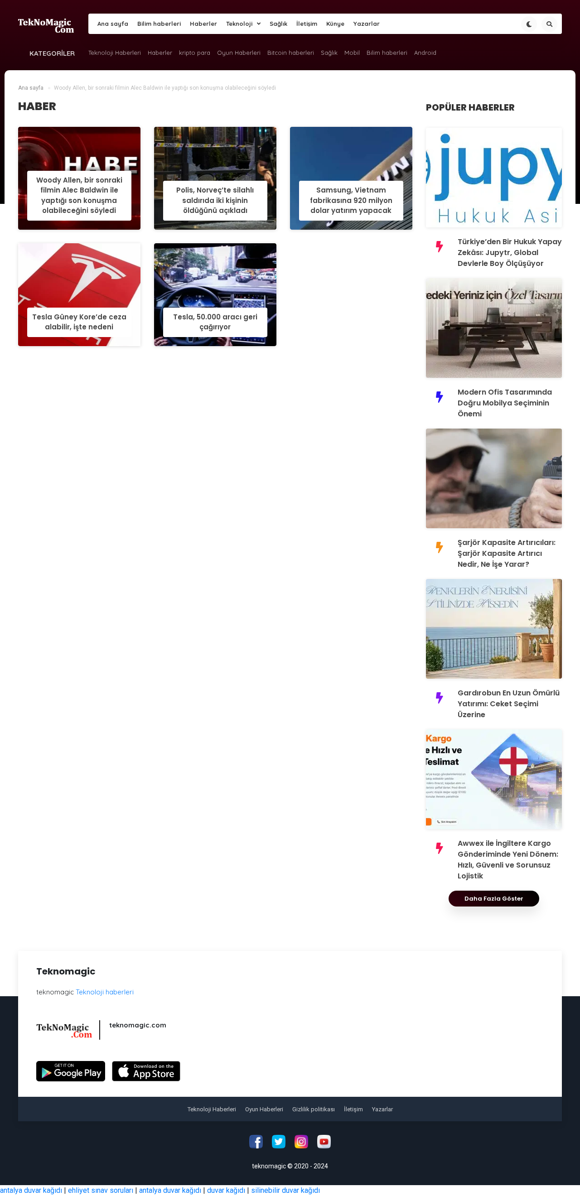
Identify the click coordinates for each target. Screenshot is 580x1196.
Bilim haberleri (159, 23)
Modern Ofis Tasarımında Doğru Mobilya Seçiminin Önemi (505, 403)
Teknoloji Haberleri (114, 52)
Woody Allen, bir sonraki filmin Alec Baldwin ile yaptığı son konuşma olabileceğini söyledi (79, 195)
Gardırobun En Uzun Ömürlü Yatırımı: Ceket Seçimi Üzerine (509, 704)
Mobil (352, 52)
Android (425, 52)
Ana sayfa (112, 23)
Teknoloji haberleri (105, 992)
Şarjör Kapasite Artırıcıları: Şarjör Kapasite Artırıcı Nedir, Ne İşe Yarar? (507, 553)
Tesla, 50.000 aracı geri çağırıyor (215, 322)
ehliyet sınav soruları (100, 1190)
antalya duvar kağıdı (31, 1190)
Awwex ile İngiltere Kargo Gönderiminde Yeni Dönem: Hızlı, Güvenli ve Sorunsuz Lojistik (508, 859)
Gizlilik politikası (313, 1109)
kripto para (194, 52)
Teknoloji (239, 23)
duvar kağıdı (226, 1190)
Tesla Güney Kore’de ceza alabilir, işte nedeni (79, 322)
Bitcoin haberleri (290, 52)
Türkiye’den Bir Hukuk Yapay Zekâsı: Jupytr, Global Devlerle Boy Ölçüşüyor (510, 252)
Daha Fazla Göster (493, 898)
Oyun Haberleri (239, 52)
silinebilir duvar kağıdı (285, 1190)
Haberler (203, 23)
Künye (335, 23)
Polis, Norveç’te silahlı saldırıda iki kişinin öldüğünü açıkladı (215, 200)
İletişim (306, 23)
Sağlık (278, 23)
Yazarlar (366, 23)
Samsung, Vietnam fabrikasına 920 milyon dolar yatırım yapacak (351, 200)
